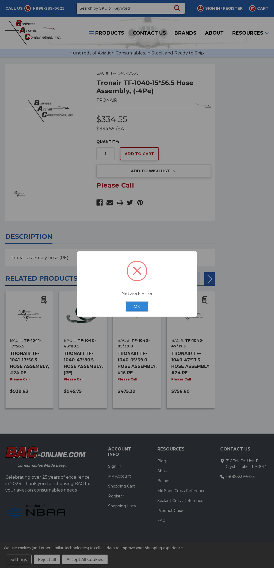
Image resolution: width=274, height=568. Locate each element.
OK (137, 306)
